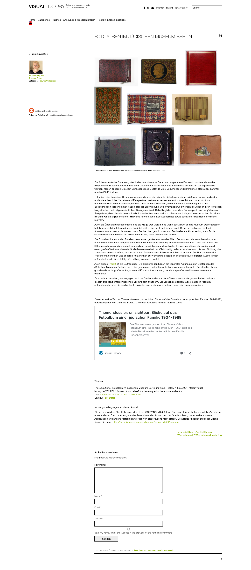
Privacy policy (181, 8)
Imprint (169, 8)
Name (98, 496)
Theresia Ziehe (35, 78)
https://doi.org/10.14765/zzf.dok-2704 (120, 394)
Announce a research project (79, 19)
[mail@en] (152, 8)
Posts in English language (112, 19)
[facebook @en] (144, 8)
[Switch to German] (125, 24)
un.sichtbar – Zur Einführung (194, 432)
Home (32, 19)
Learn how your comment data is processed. (153, 550)
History (47, 6)
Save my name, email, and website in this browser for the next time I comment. (133, 532)
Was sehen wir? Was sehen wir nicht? (199, 435)
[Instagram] (148, 8)
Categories (44, 19)
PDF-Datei (109, 397)
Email (97, 507)
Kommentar (100, 464)
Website (98, 518)
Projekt (112, 263)
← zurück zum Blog (38, 54)
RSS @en (160, 8)
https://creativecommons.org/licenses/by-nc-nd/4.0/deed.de (146, 421)
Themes (56, 19)
